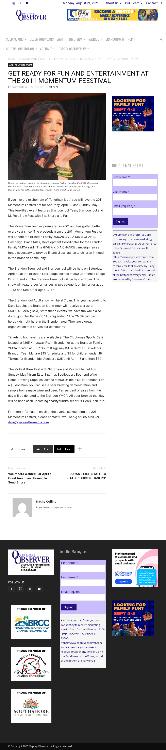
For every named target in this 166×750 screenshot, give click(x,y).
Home (11, 59)
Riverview (76, 39)
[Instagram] (14, 3)
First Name (121, 177)
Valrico (94, 39)
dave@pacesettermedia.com (28, 422)
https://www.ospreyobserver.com (54, 507)
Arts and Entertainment (32, 59)
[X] (20, 3)
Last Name (121, 191)
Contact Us (154, 3)
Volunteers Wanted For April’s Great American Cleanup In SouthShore (29, 478)
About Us (111, 3)
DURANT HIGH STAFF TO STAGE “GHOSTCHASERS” (86, 476)
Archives (46, 49)
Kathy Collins (19, 86)
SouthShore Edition (20, 49)
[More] (80, 449)
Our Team (132, 3)
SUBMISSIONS (14, 39)
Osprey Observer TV (72, 49)
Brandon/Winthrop (119, 39)
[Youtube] (27, 3)
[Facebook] (7, 3)
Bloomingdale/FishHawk (46, 39)
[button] (161, 39)
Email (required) (124, 206)
